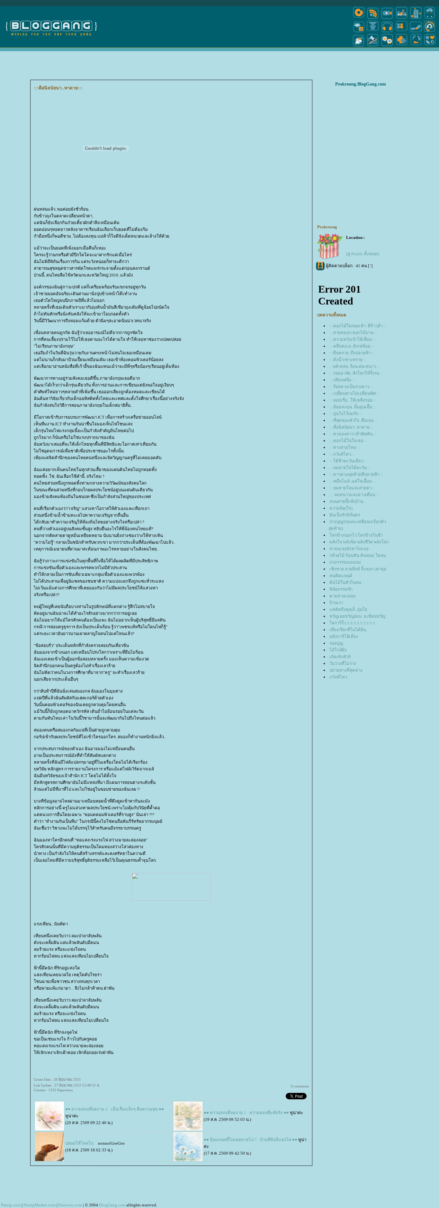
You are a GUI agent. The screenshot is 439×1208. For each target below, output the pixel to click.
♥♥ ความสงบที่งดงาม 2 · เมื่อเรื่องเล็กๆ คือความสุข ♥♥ (114, 1109)
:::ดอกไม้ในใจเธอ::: (348, 440)
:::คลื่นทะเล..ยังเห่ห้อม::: (351, 346)
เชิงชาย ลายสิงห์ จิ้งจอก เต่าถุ (357, 569)
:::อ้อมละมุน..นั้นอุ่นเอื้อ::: (352, 406)
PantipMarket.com (39, 1205)
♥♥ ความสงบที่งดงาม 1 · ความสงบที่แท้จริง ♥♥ (246, 1112)
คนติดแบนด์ (340, 575)
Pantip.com (11, 1205)
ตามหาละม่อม (342, 596)
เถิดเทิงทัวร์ (340, 656)
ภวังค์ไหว (338, 677)
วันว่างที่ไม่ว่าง (342, 663)
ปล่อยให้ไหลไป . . (81, 1143)
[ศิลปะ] (429, 31)
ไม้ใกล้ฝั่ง (338, 650)
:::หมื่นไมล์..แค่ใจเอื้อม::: (352, 481)
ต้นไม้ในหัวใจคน (345, 582)
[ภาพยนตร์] (387, 18)
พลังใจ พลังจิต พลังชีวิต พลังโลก (359, 542)
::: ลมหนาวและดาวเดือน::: (354, 494)
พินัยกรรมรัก (341, 589)
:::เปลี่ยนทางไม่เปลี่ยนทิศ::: (354, 393)
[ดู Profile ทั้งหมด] (362, 253)
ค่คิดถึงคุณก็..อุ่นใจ (348, 609)
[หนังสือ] (416, 31)
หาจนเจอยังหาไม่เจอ (349, 548)
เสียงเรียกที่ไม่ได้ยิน (347, 629)
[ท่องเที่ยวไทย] (359, 46)
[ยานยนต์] (429, 18)
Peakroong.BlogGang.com (360, 84)
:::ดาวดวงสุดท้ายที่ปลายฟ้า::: (356, 474)
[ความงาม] (359, 31)
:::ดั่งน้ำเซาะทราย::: (347, 359)
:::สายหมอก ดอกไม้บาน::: (353, 332)
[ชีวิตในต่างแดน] (430, 46)
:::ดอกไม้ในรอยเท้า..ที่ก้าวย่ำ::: (357, 325)
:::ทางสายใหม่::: (344, 447)
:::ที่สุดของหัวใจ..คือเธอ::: (353, 420)
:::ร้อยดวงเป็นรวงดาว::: (351, 386)
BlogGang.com (112, 1205)
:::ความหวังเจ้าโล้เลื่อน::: (352, 339)
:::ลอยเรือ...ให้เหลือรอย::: (352, 400)
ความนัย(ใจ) (341, 508)
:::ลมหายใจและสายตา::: (352, 488)
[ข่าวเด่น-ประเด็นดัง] (373, 18)
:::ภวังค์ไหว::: (342, 454)
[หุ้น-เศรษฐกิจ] (373, 46)
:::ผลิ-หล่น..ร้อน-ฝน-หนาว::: (354, 366)
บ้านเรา (336, 602)
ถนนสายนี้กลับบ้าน (346, 501)
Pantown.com (70, 1205)
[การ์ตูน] (387, 46)
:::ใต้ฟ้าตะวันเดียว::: (348, 461)
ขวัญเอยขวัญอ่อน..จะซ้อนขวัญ (357, 616)
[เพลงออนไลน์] (387, 31)
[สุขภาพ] (401, 46)
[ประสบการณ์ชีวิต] (416, 46)
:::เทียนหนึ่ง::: (342, 379)
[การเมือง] (373, 31)
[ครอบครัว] (401, 31)
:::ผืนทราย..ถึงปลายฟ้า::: (351, 352)
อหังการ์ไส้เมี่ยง (343, 636)
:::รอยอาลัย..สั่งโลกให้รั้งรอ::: (356, 373)
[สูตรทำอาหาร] (359, 18)
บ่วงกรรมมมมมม (345, 562)
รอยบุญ (336, 643)
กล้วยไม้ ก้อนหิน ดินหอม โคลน (357, 555)
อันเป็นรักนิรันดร (344, 515)
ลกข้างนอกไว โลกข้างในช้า (356, 535)
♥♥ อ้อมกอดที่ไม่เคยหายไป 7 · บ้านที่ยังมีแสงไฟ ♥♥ (250, 1139)
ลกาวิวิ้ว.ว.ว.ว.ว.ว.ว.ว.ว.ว (352, 623)
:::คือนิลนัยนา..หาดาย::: (351, 427)
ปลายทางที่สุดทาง (346, 670)
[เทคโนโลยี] (416, 18)
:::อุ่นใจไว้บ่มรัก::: (345, 413)
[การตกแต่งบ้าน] (401, 18)
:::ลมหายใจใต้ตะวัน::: (350, 467)
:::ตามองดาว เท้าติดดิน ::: (353, 433)
